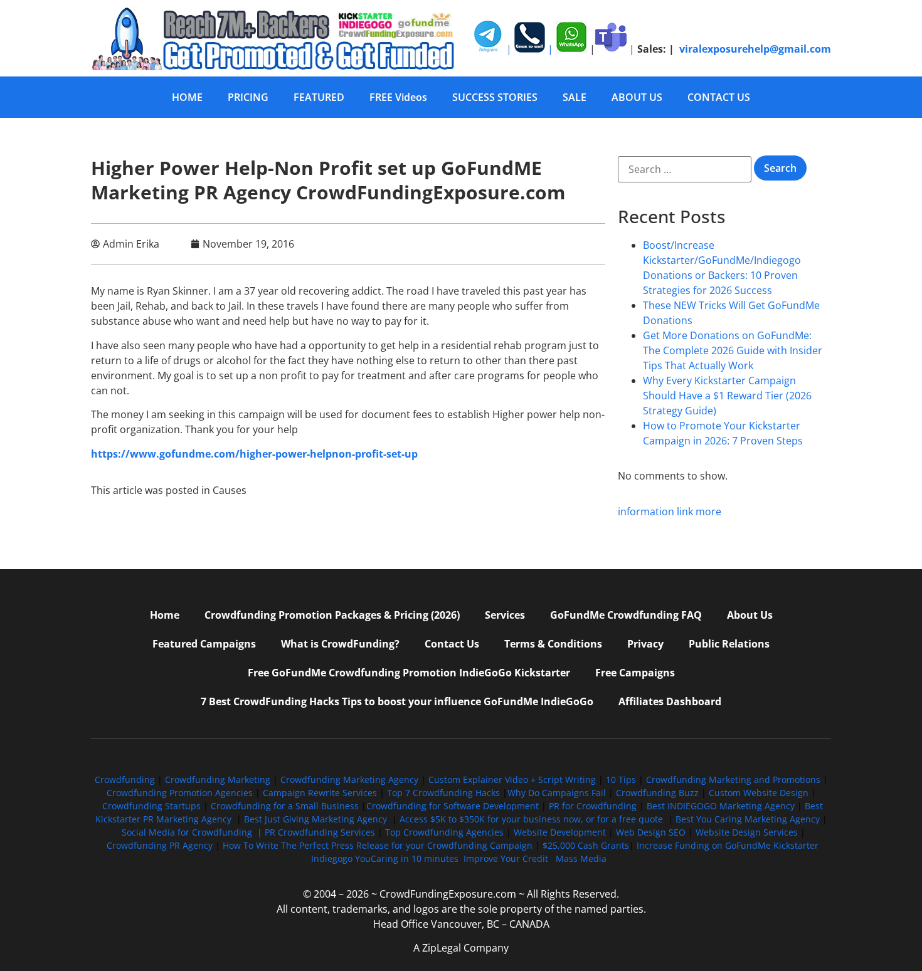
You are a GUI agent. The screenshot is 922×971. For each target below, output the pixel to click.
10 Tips (621, 779)
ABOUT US (637, 97)
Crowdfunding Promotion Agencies (180, 793)
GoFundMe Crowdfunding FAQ (626, 615)
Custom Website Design (758, 793)
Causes (229, 490)
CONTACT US (718, 97)
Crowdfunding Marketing (219, 779)
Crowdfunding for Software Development (452, 806)
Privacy (645, 644)
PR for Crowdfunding (593, 806)
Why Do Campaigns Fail (556, 793)
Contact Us (452, 644)
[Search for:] (684, 169)
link (685, 511)
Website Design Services (747, 832)
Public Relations (729, 644)
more (708, 511)
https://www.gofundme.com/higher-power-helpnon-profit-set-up (254, 454)
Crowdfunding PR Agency (160, 845)
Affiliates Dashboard (669, 701)
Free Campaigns (635, 673)
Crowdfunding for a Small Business (285, 806)
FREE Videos (398, 97)
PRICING (248, 97)
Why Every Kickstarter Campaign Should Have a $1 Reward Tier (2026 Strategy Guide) (727, 395)
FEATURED (319, 97)
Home (164, 615)
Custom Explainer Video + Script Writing (512, 779)
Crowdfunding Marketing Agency (349, 779)
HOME (187, 97)
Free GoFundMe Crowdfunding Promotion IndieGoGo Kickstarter (409, 673)
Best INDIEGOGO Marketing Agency (721, 806)
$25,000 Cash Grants (586, 845)
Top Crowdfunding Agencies (444, 832)
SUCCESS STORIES (495, 97)
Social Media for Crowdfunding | (193, 832)
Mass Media (581, 858)
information (646, 511)
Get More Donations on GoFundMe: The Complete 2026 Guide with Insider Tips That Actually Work (732, 350)
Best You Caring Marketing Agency (748, 819)
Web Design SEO (651, 832)
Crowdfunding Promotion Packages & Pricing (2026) (332, 615)
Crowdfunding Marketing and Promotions (733, 779)
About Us (750, 615)
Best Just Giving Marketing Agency (315, 819)
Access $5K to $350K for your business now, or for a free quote (531, 819)
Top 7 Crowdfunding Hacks (443, 793)
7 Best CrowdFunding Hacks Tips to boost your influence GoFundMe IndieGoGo (397, 701)
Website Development (560, 832)
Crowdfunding (125, 779)
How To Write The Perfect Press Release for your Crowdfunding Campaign (378, 845)
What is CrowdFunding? (340, 644)
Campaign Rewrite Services (320, 793)
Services (505, 615)
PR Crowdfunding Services (320, 832)
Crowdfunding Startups (151, 806)
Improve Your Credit (507, 858)
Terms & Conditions (553, 644)
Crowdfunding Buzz (657, 793)
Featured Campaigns (204, 644)
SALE (574, 97)
